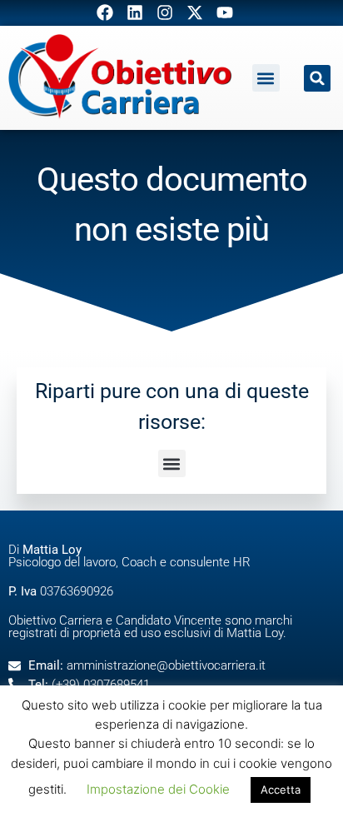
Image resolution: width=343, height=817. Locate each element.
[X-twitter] (194, 12)
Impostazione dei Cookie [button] (158, 789)
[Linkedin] (135, 12)
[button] (266, 78)
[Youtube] (224, 12)
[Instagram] (165, 12)
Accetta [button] (281, 789)
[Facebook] (105, 12)
